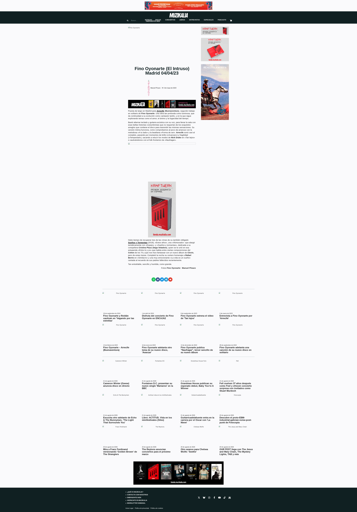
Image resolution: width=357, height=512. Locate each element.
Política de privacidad (142, 508)
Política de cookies (157, 508)
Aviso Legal (129, 508)
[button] (148, 20)
